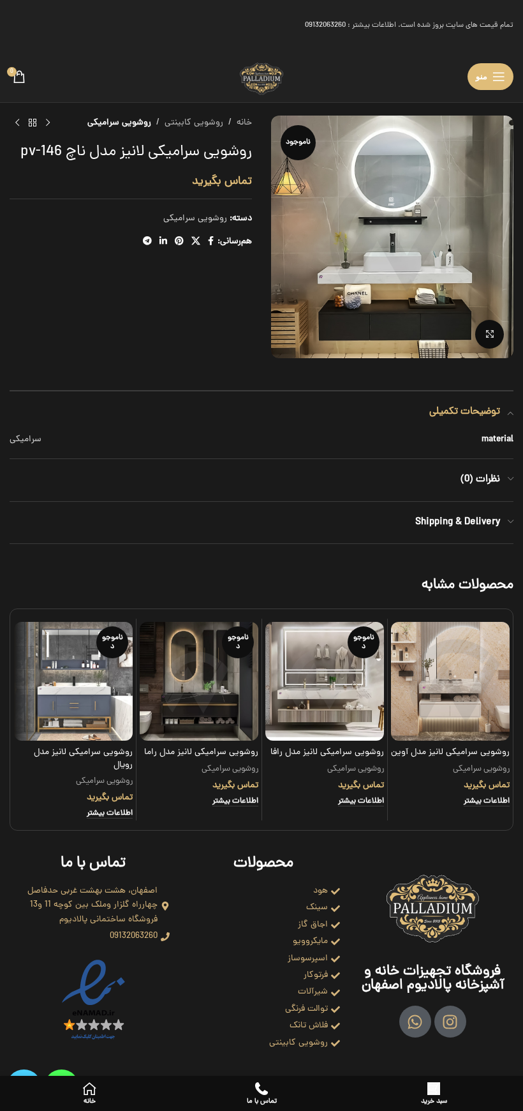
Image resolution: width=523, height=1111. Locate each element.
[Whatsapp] (415, 1022)
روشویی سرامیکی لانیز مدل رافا (327, 752)
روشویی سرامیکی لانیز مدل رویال (83, 759)
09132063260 (325, 25)
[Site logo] (261, 77)
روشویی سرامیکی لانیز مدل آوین (450, 752)
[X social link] (196, 242)
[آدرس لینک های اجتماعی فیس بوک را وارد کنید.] (210, 242)
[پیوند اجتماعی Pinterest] (179, 242)
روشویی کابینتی (194, 123)
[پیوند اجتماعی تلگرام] (147, 242)
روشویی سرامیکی (119, 123)
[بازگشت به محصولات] (32, 123)
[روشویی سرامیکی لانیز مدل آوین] (450, 681)
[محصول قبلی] (47, 123)
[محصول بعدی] (17, 123)
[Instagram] (450, 1022)
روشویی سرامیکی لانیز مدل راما (201, 752)
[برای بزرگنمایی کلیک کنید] (489, 334)
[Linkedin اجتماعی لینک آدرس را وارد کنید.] (163, 242)
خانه (244, 123)
